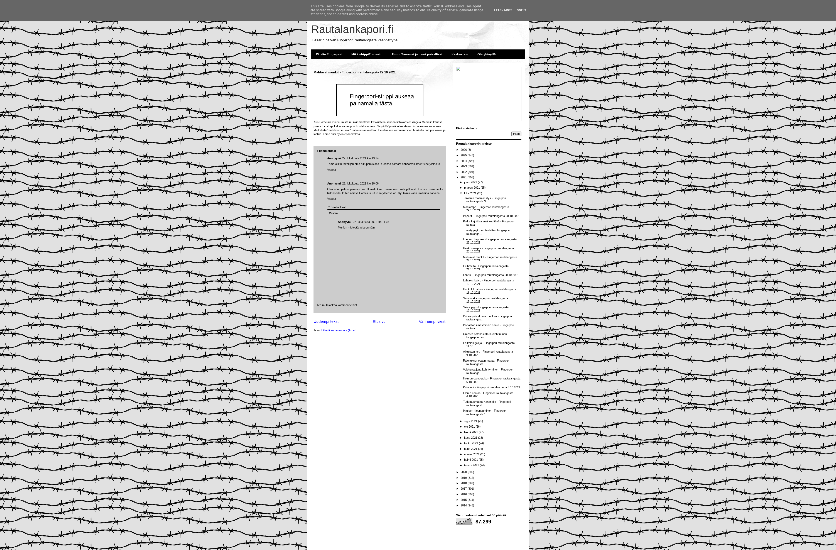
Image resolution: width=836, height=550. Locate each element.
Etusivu (379, 321)
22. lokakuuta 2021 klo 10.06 (360, 183)
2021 (464, 177)
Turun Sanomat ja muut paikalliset (417, 54)
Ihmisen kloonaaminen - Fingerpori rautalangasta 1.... (484, 412)
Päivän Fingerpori (329, 54)
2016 (464, 494)
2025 (464, 155)
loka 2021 (470, 193)
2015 (464, 499)
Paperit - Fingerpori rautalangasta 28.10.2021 (491, 216)
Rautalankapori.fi (352, 29)
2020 (464, 472)
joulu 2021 (471, 182)
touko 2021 (471, 443)
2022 (464, 172)
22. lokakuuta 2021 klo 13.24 (360, 158)
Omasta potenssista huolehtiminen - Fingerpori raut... (486, 335)
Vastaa (331, 198)
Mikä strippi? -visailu (367, 54)
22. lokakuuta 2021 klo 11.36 (371, 221)
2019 (464, 477)
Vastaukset (339, 207)
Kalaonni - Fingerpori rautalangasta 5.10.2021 (491, 387)
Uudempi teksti (326, 321)
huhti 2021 (471, 448)
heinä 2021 (471, 432)
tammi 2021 (472, 465)
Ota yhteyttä (486, 54)
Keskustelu (460, 54)
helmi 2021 (471, 459)
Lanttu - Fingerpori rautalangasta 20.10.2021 (491, 275)
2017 (464, 488)
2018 (464, 483)
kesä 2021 (471, 437)
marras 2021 (472, 187)
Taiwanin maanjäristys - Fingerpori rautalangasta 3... (484, 199)
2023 (464, 166)
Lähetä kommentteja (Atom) (338, 330)
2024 (464, 160)
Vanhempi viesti (432, 321)
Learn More (503, 10)
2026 (464, 149)
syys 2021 (471, 421)
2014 (464, 505)
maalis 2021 (472, 454)
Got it (521, 10)
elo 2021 (470, 426)
